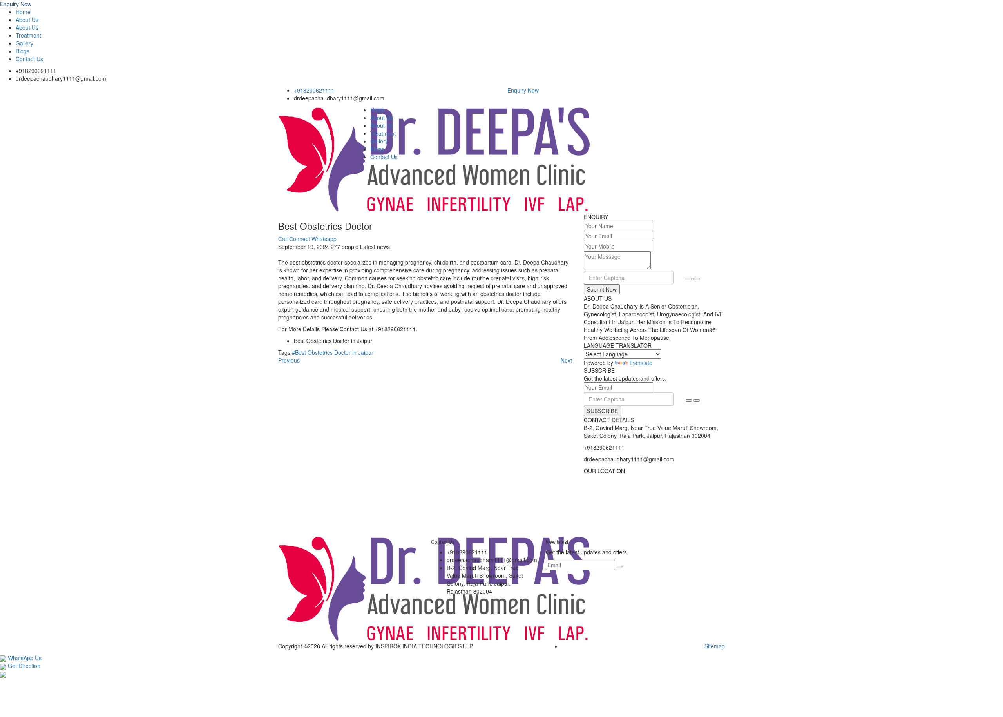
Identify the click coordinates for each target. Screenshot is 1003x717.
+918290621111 (36, 70)
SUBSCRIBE (602, 411)
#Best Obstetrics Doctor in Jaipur (332, 352)
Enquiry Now (15, 4)
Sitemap (714, 646)
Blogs (22, 51)
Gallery (24, 43)
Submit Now (602, 289)
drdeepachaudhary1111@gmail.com (61, 78)
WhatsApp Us (24, 658)
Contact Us (29, 59)
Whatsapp (324, 239)
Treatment (28, 35)
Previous (289, 360)
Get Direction (23, 666)
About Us (27, 20)
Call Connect (294, 239)
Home (23, 12)
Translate (640, 363)
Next (566, 360)
